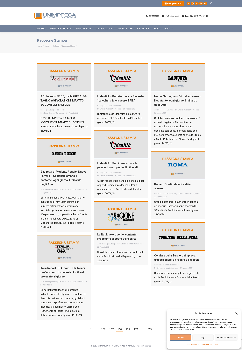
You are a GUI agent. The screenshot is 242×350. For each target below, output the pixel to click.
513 (149, 329)
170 (136, 329)
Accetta (180, 337)
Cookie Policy (192, 344)
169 (128, 329)
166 (103, 329)
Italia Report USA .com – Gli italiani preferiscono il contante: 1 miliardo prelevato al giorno (62, 272)
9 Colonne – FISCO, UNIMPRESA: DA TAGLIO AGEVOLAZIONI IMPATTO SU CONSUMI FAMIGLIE (63, 100)
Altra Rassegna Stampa (163, 110)
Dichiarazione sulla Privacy (208, 344)
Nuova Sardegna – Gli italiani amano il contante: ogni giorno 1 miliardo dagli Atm (177, 100)
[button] (236, 313)
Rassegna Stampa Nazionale (52, 110)
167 (111, 329)
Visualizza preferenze (226, 337)
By (52, 113)
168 (119, 329)
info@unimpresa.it (172, 16)
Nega (203, 337)
